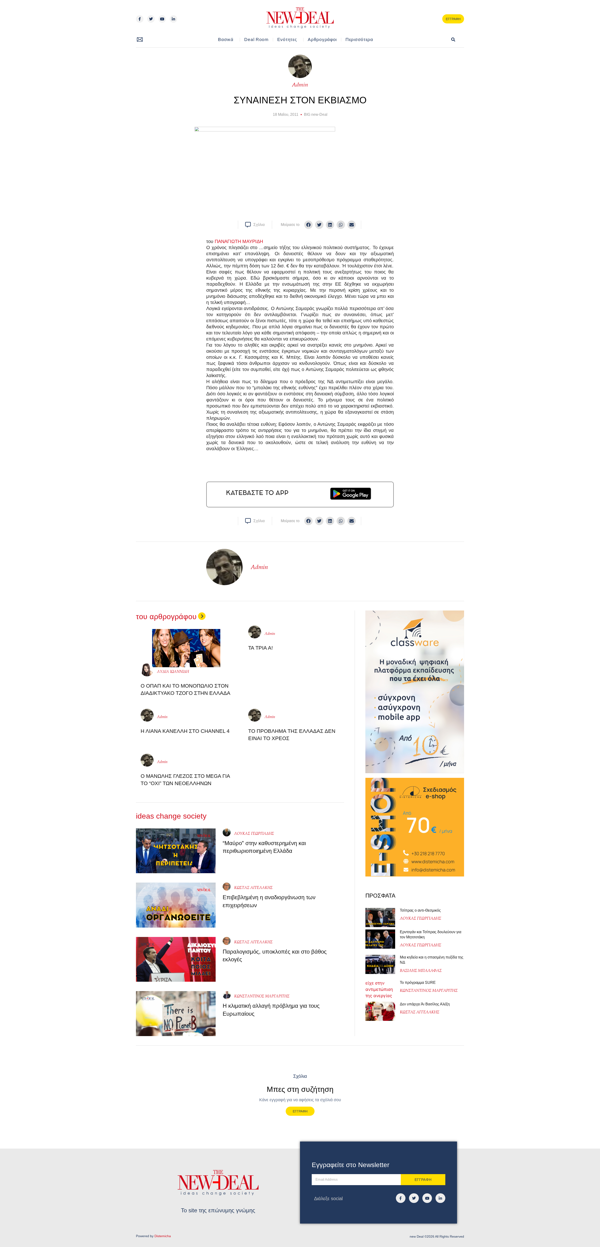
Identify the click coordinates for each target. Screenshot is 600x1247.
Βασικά (225, 39)
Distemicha (162, 1236)
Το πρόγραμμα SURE (418, 983)
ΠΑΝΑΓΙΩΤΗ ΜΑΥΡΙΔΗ (239, 241)
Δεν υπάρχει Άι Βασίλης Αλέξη (425, 1004)
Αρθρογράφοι (322, 39)
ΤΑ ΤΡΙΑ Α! (260, 648)
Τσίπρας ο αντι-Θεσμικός (420, 910)
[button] (453, 40)
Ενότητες (287, 39)
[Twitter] (151, 19)
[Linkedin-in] (173, 19)
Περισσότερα (359, 39)
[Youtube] (162, 19)
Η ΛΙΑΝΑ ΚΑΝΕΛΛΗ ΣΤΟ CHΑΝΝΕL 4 (185, 731)
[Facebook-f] (139, 19)
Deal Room (256, 39)
